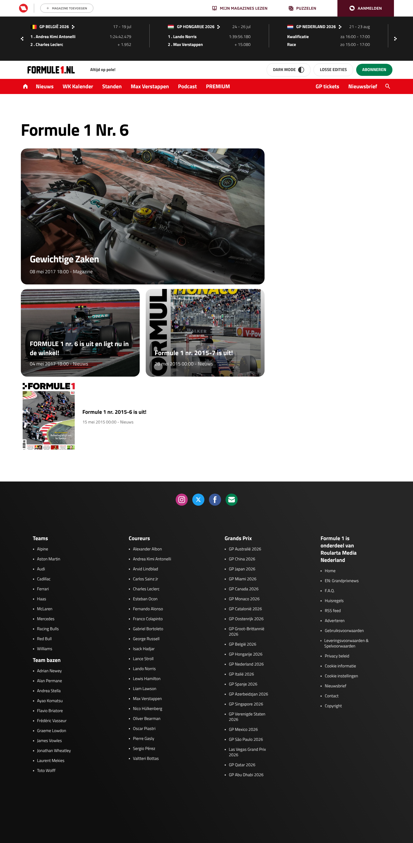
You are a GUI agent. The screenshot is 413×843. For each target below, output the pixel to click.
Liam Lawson (144, 689)
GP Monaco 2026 (244, 599)
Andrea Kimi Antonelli (152, 559)
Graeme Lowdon (51, 731)
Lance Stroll (143, 659)
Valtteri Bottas (146, 758)
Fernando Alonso (148, 609)
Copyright (333, 706)
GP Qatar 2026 (242, 765)
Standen (112, 86)
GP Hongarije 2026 (245, 654)
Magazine (83, 271)
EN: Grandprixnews (342, 581)
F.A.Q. (330, 591)
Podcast (187, 86)
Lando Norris (144, 669)
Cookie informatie (340, 666)
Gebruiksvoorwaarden (344, 631)
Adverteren (334, 621)
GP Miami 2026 (242, 579)
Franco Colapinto (148, 619)
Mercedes (46, 619)
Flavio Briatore (50, 711)
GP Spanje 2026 (243, 684)
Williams (44, 649)
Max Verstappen (150, 86)
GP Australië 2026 (245, 549)
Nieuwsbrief (362, 86)
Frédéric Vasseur (52, 721)
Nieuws (45, 86)
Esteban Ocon (145, 599)
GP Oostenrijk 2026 (246, 619)
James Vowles (49, 741)
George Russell (146, 639)
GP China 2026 (242, 559)
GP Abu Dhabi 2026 (246, 775)
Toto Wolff (46, 770)
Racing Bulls (48, 629)
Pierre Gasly (143, 738)
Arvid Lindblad (145, 569)
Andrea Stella (49, 691)
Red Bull (44, 639)
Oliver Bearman (147, 718)
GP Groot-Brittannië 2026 (246, 631)
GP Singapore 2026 (246, 704)
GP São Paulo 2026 (246, 739)
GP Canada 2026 (244, 589)
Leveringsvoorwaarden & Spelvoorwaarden (346, 643)
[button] (365, 8)
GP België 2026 (242, 644)
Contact (331, 696)
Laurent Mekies (51, 761)
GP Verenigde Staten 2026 (247, 717)
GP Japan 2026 (242, 569)
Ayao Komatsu (50, 701)
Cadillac (44, 579)
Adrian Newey (49, 671)
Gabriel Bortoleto (148, 629)
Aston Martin (48, 559)
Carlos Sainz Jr (145, 579)
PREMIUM (218, 86)
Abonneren (374, 69)
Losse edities (333, 69)
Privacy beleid (337, 656)
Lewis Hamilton (147, 679)
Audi (41, 569)
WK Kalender (78, 86)
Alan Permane (49, 681)
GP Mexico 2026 (243, 729)
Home (330, 571)
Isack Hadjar (144, 649)
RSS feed (333, 611)
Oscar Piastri (144, 728)
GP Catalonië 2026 (245, 609)
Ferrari (43, 589)
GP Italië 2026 (241, 674)
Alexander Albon (147, 549)
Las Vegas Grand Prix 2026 (247, 752)
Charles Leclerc (146, 589)
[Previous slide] (22, 38)
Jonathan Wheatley (54, 751)
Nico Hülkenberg (147, 709)
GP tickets (327, 86)
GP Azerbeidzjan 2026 (248, 694)
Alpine (42, 549)
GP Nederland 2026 (246, 664)
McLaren (45, 609)
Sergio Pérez (144, 748)
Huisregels (334, 601)
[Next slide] (397, 38)
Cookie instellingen (341, 676)
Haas (41, 599)
